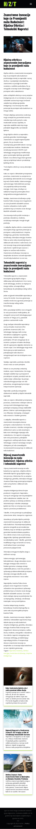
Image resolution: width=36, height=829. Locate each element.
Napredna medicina (15, 651)
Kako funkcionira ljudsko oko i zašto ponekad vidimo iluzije (17, 689)
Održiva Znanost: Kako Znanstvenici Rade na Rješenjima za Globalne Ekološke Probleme (18, 776)
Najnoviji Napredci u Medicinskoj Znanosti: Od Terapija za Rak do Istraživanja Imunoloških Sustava (18, 732)
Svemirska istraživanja (17, 653)
